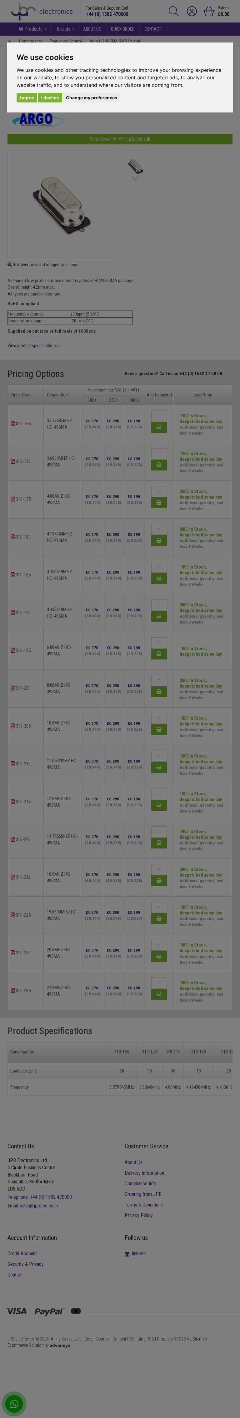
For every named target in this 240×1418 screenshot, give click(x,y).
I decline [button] (50, 97)
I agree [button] (27, 97)
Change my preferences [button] (91, 97)
